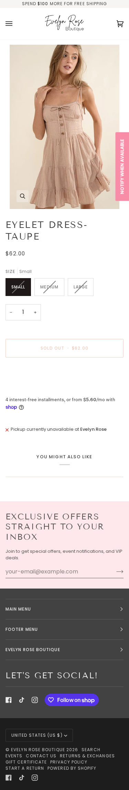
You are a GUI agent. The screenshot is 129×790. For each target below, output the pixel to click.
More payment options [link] (31, 389)
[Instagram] (35, 700)
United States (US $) (37, 735)
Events (14, 756)
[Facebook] (9, 700)
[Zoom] (64, 127)
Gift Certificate (26, 762)
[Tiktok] (22, 700)
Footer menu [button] (22, 629)
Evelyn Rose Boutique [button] (33, 649)
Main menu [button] (18, 609)
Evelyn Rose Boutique (38, 750)
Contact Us (41, 756)
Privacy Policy (68, 762)
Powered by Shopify (71, 768)
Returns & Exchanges (87, 756)
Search (91, 750)
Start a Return (25, 768)
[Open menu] (16, 24)
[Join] (114, 571)
